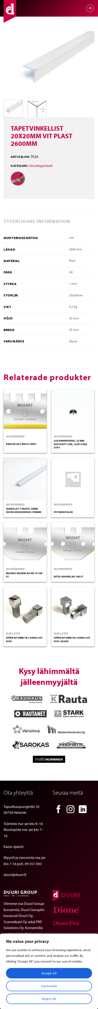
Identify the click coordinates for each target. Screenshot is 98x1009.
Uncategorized (40, 165)
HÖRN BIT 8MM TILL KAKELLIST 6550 (24, 639)
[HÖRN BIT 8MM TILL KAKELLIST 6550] (25, 608)
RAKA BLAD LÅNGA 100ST (21, 444)
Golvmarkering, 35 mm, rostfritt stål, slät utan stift (70, 444)
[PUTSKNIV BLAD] (72, 478)
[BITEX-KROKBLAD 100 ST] (72, 543)
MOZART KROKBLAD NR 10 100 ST (24, 574)
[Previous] (11, 63)
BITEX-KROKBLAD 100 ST (68, 576)
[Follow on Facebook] (58, 810)
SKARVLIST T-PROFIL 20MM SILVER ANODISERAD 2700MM (23, 510)
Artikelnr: (20, 157)
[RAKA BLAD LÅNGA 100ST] (25, 411)
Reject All (49, 999)
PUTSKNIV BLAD (63, 512)
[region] (49, 971)
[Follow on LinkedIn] (83, 810)
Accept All (48, 973)
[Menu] (90, 8)
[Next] (86, 63)
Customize (49, 986)
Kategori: (19, 166)
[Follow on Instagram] (71, 810)
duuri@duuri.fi (15, 874)
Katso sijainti (14, 846)
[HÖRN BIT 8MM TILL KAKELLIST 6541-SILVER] (72, 608)
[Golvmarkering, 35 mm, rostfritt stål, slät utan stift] (72, 411)
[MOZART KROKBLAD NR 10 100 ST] (25, 543)
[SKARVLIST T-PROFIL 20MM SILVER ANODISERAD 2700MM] (25, 478)
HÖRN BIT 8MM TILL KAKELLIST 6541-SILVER (72, 639)
